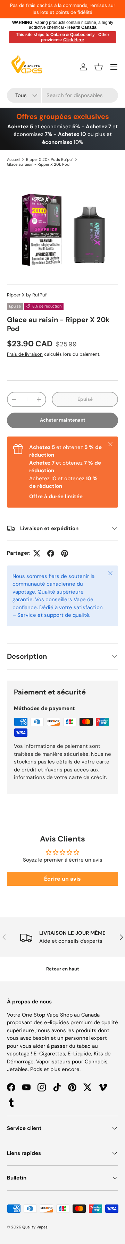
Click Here (73, 39)
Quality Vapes (35, 1227)
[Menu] (114, 67)
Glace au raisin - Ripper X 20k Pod (38, 164)
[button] (98, 67)
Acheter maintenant (62, 420)
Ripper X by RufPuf (27, 295)
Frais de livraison (25, 354)
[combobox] (62, 95)
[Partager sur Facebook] (51, 553)
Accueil (13, 159)
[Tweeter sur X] (37, 553)
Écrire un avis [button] (62, 878)
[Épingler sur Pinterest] (65, 553)
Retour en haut (62, 969)
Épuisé (85, 399)
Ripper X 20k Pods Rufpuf (49, 159)
